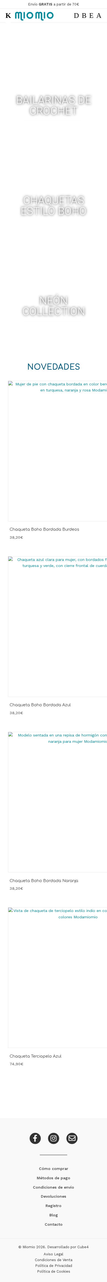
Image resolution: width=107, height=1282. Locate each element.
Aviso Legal (53, 1254)
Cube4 (83, 1247)
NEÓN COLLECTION (53, 306)
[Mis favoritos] (84, 15)
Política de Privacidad (53, 1266)
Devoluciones (53, 1196)
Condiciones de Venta (53, 1260)
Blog (53, 1215)
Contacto (54, 1224)
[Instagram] (54, 1138)
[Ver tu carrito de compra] (99, 16)
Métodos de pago (53, 1178)
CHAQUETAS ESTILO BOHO (53, 206)
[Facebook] (36, 1138)
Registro (53, 1205)
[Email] (71, 1138)
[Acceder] (91, 15)
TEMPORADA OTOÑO (53, 228)
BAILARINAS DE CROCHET (53, 105)
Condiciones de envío (53, 1187)
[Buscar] (76, 16)
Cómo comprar (53, 1168)
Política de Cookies (53, 1271)
